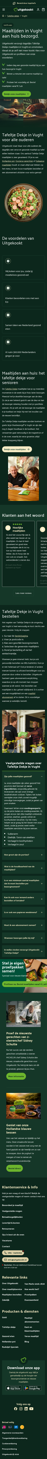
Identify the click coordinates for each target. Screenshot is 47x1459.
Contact (6, 1246)
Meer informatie (16, 1076)
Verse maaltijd (32, 1336)
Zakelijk (5, 1300)
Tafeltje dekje (13, 16)
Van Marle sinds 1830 (35, 1284)
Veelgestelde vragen (12, 1211)
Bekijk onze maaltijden (15, 94)
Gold (4, 1317)
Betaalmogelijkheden (12, 1217)
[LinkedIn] (26, 1409)
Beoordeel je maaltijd (12, 1205)
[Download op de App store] (14, 1388)
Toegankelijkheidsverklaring (14, 1438)
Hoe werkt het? (32, 1289)
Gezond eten (8, 1336)
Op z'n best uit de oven (13, 1234)
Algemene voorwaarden (12, 1432)
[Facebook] (16, 1409)
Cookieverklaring (9, 1443)
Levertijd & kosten (11, 1223)
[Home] (23, 9)
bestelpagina (21, 636)
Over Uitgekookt (10, 1283)
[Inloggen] (38, 9)
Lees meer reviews (23, 593)
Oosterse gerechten (24, 161)
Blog (27, 1341)
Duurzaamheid (31, 1300)
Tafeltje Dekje (11, 389)
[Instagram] (21, 1409)
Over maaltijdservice (12, 1289)
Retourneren (8, 1229)
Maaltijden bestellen (12, 1294)
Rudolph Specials (10, 1347)
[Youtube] (31, 1409)
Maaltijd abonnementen (32, 1319)
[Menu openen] (3, 9)
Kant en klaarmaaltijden (32, 1329)
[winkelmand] (43, 9)
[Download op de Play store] (32, 1388)
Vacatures (7, 1240)
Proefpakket (31, 1294)
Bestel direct (14, 1168)
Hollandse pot (8, 161)
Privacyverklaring (9, 1448)
